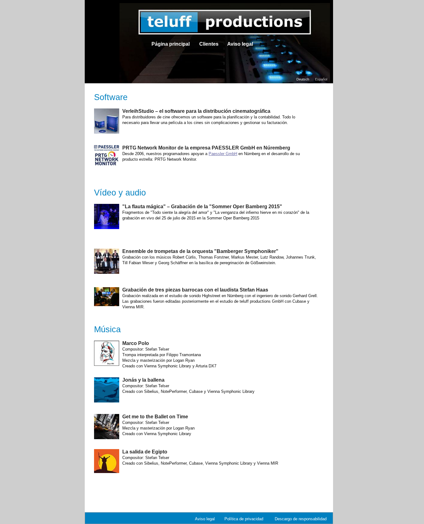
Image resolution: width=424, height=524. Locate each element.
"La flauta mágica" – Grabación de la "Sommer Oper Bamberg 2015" (202, 206)
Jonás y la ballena (143, 380)
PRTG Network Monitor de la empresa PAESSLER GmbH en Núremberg (206, 147)
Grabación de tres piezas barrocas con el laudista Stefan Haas (195, 289)
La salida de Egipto (144, 451)
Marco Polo (135, 343)
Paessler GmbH (223, 153)
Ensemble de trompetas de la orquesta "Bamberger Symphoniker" (200, 251)
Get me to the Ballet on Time (155, 416)
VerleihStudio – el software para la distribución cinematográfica (196, 111)
